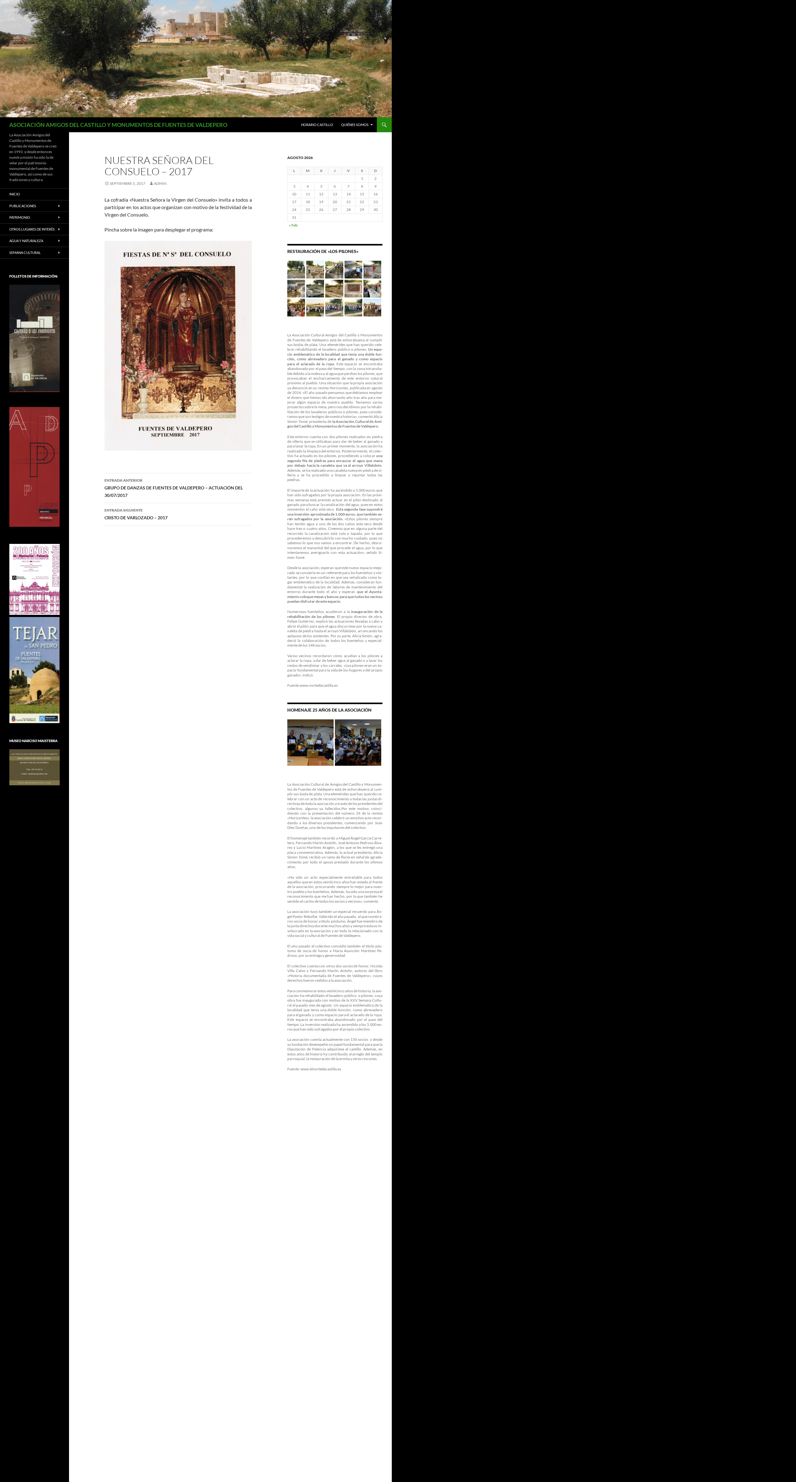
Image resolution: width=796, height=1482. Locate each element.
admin (160, 183)
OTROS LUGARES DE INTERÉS (32, 229)
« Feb (293, 225)
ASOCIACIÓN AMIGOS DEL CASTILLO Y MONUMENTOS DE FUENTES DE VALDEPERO (118, 124)
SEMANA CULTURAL (25, 252)
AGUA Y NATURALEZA (26, 241)
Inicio (14, 194)
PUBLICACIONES (22, 206)
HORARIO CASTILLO (317, 125)
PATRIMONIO (19, 217)
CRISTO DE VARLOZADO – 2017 (136, 514)
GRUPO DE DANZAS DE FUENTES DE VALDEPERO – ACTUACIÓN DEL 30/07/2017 (173, 488)
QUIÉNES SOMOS (354, 125)
